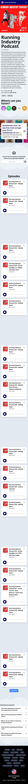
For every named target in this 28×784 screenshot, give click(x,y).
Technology (7, 757)
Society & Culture (20, 755)
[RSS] (24, 108)
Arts (13, 749)
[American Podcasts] (14, 771)
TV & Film (14, 757)
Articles (18, 780)
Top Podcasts (11, 780)
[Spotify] (8, 108)
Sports (3, 95)
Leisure (9, 763)
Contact (23, 780)
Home (4, 780)
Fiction (22, 757)
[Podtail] (14, 108)
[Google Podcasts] (19, 108)
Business (6, 752)
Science (16, 765)
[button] (26, 2)
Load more (14, 690)
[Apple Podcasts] (3, 108)
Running (10, 95)
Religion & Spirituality (8, 755)
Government (17, 763)
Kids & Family (14, 752)
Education (19, 749)
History (7, 760)
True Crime (14, 760)
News (21, 760)
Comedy (7, 749)
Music (22, 752)
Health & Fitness (7, 765)
